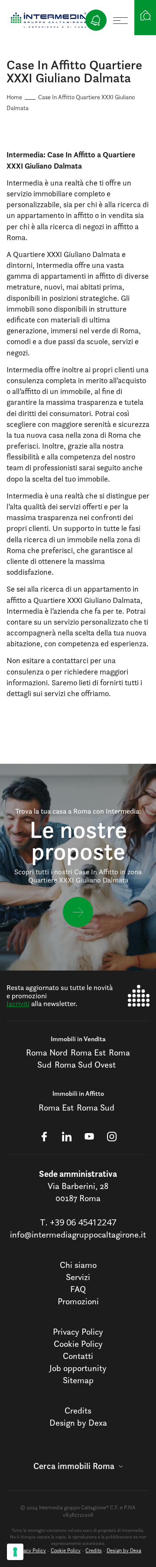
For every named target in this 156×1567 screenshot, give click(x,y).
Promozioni (78, 1301)
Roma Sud (95, 1107)
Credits (78, 1410)
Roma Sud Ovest (85, 1064)
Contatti (78, 1356)
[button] (78, 1466)
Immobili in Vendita (78, 1039)
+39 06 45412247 (83, 1222)
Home (14, 97)
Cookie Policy (78, 1344)
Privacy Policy (78, 1331)
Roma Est (88, 1052)
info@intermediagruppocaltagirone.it (78, 1234)
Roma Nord (47, 1052)
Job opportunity (78, 1368)
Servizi (78, 1277)
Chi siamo (78, 1265)
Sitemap (78, 1380)
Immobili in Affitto (78, 1093)
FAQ (78, 1289)
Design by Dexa (78, 1422)
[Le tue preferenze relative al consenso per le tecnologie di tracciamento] (15, 1552)
